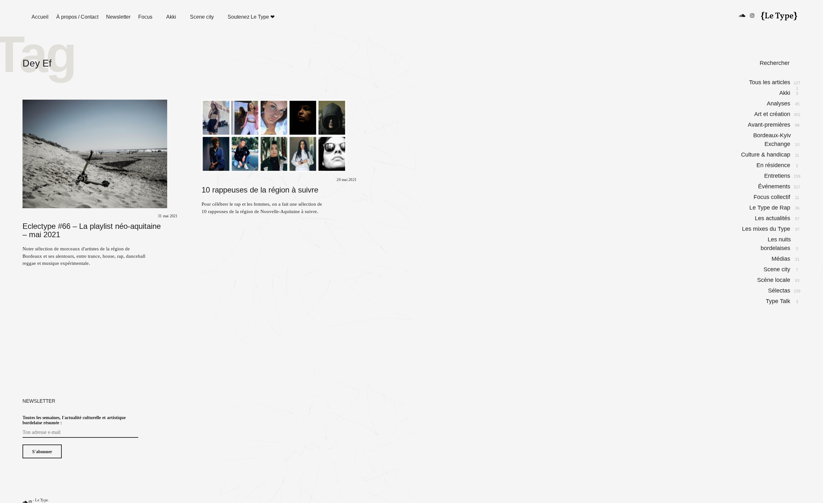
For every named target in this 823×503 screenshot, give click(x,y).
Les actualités (773, 218)
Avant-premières (769, 124)
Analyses (779, 103)
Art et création (772, 114)
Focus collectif (772, 197)
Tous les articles (770, 82)
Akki (171, 17)
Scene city (202, 17)
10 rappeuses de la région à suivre (260, 189)
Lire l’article (16, 153)
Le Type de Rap (770, 207)
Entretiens (777, 176)
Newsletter (118, 17)
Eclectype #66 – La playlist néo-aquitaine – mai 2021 (92, 230)
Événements (774, 186)
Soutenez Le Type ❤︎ (251, 17)
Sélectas (779, 290)
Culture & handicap (766, 154)
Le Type (41, 500)
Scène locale (774, 280)
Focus (145, 17)
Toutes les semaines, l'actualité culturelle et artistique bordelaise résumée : (74, 420)
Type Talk (778, 301)
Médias (781, 259)
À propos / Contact (77, 17)
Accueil (40, 17)
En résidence (773, 165)
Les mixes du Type (766, 229)
